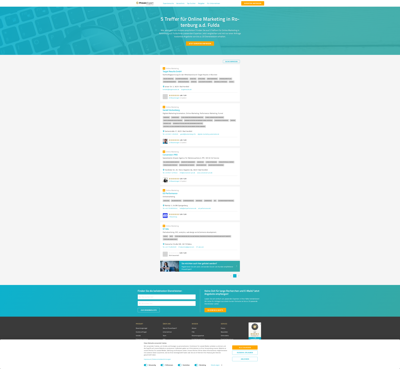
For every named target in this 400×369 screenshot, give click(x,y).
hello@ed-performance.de (188, 208)
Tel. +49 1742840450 (169, 247)
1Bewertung (173, 217)
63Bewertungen (174, 98)
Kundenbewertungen (198, 339)
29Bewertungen (174, 181)
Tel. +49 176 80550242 (170, 208)
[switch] (162, 365)
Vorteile (138, 336)
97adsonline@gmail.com (186, 247)
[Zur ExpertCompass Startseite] (149, 3)
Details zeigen (215, 365)
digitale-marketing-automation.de (208, 134)
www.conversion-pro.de (204, 173)
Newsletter (224, 332)
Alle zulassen (245, 347)
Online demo (225, 336)
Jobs (164, 339)
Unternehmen (167, 332)
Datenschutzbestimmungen (161, 359)
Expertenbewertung (227, 339)
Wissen (194, 328)
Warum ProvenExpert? (170, 328)
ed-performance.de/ (204, 208)
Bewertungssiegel (141, 328)
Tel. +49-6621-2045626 (170, 134)
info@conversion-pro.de (187, 173)
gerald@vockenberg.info (188, 134)
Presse (223, 328)
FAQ (193, 332)
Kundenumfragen (141, 332)
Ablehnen (245, 359)
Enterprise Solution (142, 339)
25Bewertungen (174, 142)
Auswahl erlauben (245, 352)
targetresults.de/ (186, 89)
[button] (168, 3)
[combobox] (167, 296)
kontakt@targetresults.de (171, 89)
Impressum (147, 359)
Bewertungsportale (198, 336)
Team (164, 336)
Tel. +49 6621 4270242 (170, 173)
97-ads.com (200, 247)
